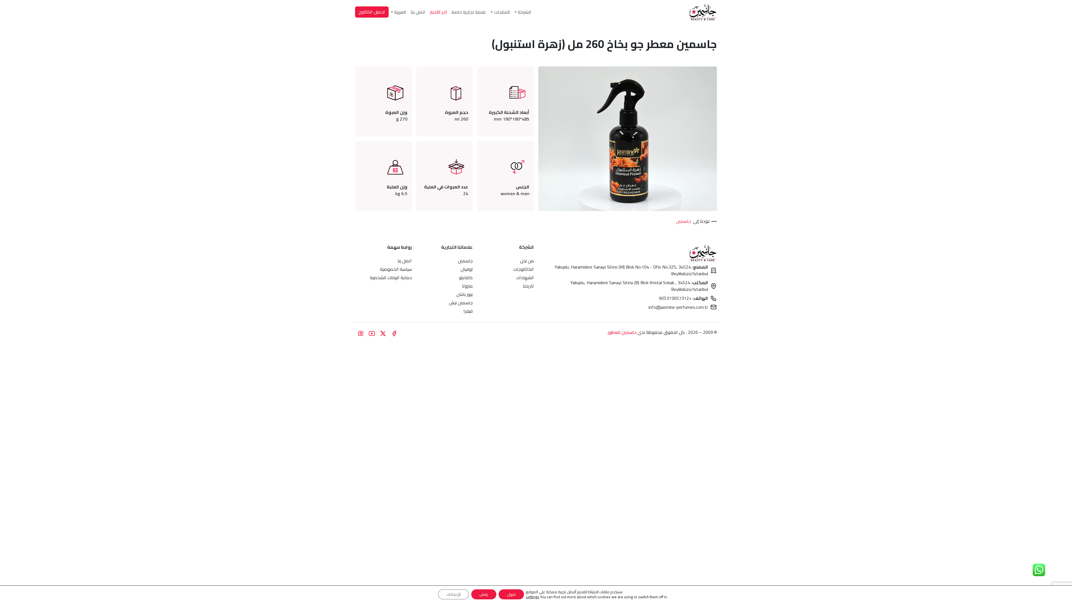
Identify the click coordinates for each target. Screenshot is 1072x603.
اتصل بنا (418, 12)
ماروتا (467, 286)
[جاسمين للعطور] (703, 12)
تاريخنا (528, 286)
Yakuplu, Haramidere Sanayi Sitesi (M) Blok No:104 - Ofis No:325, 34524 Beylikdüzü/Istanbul (631, 270)
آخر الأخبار (438, 12)
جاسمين (683, 221)
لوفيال (467, 269)
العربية (400, 12)
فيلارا (468, 311)
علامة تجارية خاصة (468, 12)
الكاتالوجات (523, 269)
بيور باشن (464, 294)
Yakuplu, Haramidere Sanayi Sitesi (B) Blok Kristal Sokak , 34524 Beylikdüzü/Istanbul (639, 286)
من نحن (527, 261)
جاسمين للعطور (622, 332)
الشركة (524, 12)
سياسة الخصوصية (396, 269)
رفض (484, 594)
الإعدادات (453, 594)
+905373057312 (683, 298)
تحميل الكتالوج (372, 12)
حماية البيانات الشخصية (391, 277)
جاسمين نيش (461, 302)
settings (532, 596)
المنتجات (502, 12)
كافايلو (466, 277)
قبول (511, 594)
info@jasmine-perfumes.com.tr (678, 307)
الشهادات (525, 277)
